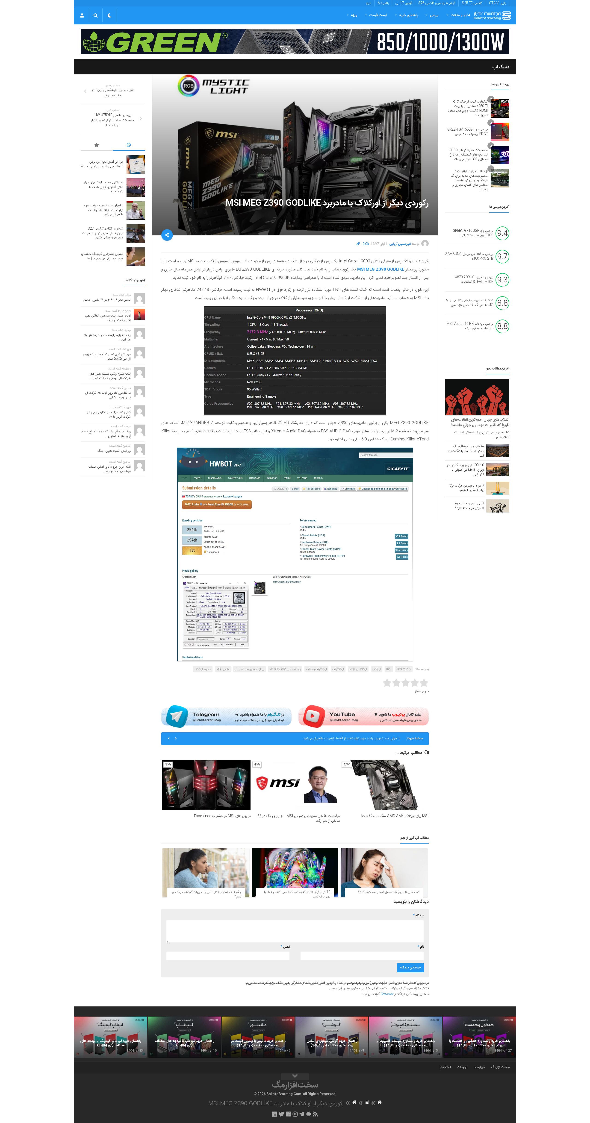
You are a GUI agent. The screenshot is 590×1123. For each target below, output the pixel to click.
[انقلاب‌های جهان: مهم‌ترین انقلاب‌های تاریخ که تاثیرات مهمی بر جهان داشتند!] (477, 397)
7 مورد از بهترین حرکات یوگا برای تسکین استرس (466, 488)
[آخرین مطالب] (129, 146)
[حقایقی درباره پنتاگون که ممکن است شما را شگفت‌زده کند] (497, 450)
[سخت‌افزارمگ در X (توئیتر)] (281, 1114)
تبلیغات (462, 1067)
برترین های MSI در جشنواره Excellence (222, 816)
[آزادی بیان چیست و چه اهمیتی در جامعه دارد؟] (497, 505)
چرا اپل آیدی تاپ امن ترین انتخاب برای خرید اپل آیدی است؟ (102, 164)
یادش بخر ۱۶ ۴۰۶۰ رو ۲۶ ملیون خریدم (107, 300)
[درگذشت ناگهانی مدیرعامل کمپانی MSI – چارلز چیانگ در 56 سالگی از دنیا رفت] (295, 785)
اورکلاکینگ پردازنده (316, 669)
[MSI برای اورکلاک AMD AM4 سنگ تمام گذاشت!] (384, 785)
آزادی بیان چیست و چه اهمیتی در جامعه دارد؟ (469, 506)
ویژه (354, 15)
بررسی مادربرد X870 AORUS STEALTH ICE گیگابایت (474, 280)
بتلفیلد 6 (383, 3)
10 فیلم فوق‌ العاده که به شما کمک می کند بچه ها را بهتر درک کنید (297, 894)
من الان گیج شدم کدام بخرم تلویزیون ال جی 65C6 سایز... (107, 357)
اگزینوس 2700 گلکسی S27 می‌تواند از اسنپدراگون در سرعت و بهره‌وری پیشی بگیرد (346, 743)
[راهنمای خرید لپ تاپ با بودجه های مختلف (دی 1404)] (184, 1037)
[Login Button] (82, 15)
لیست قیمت (378, 15)
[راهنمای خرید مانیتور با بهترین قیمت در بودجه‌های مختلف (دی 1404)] (258, 1037)
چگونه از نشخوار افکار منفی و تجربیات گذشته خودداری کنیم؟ (206, 894)
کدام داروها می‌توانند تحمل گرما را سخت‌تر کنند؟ (388, 892)
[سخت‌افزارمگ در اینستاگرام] (295, 1114)
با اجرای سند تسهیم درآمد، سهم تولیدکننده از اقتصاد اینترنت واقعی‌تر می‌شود (103, 210)
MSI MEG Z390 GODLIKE (380, 269)
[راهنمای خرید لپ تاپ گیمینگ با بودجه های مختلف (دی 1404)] (110, 1037)
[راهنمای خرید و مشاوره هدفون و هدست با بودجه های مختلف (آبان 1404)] (479, 1037)
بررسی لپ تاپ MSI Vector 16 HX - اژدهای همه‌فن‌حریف (470, 326)
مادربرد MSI (222, 669)
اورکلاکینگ (338, 669)
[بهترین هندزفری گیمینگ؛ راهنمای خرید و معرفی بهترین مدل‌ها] (136, 256)
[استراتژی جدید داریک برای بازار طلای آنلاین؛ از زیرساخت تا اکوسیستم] (136, 187)
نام (421, 947)
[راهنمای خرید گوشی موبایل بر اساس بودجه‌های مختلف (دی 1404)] (331, 1037)
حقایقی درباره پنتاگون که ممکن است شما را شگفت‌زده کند (466, 451)
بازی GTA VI (497, 3)
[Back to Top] (295, 1076)
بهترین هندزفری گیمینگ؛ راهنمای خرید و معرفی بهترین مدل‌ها (102, 256)
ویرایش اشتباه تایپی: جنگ (114, 451)
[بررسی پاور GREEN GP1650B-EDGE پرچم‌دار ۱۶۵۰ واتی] (500, 132)
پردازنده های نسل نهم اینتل (249, 669)
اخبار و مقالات (460, 15)
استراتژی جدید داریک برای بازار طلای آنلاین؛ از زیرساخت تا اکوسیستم (103, 187)
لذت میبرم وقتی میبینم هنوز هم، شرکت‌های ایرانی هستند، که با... (110, 376)
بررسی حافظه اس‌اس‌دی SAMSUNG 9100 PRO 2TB (469, 257)
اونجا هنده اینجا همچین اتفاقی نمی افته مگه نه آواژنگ (108, 318)
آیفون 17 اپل (403, 3)
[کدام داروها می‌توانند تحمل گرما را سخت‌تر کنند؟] (384, 872)
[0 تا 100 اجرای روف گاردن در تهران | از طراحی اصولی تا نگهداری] (497, 469)
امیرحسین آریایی (400, 244)
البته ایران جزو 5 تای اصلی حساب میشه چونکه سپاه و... (109, 469)
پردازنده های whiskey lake (285, 669)
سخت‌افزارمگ (500, 1067)
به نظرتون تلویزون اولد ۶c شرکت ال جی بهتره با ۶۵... (108, 395)
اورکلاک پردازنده (358, 669)
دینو (368, 3)
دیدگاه (418, 915)
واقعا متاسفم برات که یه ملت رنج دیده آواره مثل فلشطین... (106, 434)
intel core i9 (404, 669)
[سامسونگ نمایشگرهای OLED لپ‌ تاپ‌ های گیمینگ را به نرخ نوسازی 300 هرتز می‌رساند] (500, 155)
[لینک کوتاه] (358, 244)
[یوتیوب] (363, 716)
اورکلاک (376, 669)
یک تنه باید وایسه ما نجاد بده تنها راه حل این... (107, 337)
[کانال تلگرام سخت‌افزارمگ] (301, 1114)
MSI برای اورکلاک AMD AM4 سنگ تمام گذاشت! (395, 816)
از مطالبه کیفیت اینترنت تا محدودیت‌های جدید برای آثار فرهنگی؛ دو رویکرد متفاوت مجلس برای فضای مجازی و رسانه (469, 180)
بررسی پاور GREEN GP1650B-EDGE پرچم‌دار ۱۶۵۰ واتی (467, 132)
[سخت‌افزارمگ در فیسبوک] (288, 1114)
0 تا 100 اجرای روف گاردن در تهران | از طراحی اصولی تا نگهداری (465, 470)
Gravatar (386, 994)
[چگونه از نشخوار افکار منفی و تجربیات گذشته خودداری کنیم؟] (205, 872)
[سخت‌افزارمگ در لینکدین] (274, 1114)
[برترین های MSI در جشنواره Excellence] (206, 785)
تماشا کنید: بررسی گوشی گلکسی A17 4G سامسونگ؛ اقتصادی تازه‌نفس (469, 303)
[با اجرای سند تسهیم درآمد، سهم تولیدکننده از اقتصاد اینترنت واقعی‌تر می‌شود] (136, 210)
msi (388, 669)
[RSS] (315, 1114)
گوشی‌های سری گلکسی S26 (436, 3)
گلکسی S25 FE (472, 3)
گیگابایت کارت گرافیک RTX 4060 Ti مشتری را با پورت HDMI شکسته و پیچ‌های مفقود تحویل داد (468, 108)
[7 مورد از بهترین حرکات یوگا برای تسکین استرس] (497, 488)
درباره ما (479, 1067)
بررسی (434, 15)
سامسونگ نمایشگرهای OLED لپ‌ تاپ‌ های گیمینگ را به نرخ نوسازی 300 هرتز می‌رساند (468, 155)
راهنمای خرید (408, 15)
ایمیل (285, 947)
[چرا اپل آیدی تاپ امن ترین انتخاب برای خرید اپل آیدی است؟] (136, 164)
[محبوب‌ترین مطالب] (97, 146)
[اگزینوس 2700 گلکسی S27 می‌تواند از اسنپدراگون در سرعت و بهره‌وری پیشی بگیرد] (136, 233)
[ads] (295, 41)
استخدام (445, 1067)
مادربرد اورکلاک (203, 669)
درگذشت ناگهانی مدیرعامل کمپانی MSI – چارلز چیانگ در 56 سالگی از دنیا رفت (298, 818)
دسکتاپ (500, 67)
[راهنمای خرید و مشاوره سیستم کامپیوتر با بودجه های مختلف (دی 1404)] (405, 1037)
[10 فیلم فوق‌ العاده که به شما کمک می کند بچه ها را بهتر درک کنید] (295, 872)
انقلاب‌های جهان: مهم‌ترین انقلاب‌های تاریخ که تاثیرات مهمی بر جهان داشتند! (480, 422)
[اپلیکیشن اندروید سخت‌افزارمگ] (308, 1114)
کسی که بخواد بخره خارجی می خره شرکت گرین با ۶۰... (108, 415)
